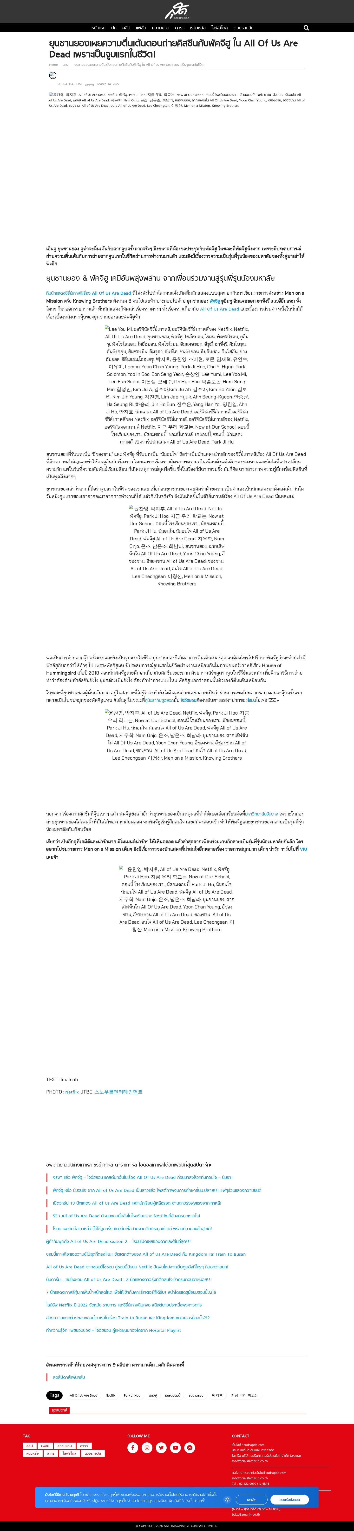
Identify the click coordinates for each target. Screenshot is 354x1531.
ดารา (179, 28)
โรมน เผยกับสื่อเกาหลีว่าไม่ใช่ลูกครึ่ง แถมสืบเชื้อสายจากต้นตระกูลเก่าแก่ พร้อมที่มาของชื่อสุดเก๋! (132, 1229)
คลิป (126, 28)
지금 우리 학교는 (244, 1395)
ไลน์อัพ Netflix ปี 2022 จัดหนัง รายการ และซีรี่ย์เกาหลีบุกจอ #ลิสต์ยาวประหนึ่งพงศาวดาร (124, 1305)
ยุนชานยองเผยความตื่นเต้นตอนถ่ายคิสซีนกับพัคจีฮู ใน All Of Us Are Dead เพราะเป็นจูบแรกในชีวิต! (139, 64)
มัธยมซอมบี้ (172, 1395)
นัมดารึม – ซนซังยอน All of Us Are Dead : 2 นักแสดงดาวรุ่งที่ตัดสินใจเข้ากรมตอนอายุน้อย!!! (129, 1280)
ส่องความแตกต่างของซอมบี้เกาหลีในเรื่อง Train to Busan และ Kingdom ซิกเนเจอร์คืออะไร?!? (128, 1318)
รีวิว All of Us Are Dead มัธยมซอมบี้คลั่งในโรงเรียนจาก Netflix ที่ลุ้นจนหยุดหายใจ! (126, 1216)
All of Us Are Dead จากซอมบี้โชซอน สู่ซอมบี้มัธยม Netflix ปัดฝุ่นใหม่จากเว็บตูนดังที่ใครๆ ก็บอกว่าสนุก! (137, 1267)
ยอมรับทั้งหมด (290, 1499)
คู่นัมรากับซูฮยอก (159, 700)
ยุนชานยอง (196, 1395)
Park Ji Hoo (132, 1395)
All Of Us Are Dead (219, 309)
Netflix (72, 1092)
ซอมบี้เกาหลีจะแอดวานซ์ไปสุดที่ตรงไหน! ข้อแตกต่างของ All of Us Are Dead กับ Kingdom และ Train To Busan (146, 1254)
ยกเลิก (251, 1499)
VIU (303, 849)
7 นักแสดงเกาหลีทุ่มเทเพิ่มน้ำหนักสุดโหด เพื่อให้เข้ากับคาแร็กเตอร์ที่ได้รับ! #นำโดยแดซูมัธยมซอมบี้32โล (131, 1292)
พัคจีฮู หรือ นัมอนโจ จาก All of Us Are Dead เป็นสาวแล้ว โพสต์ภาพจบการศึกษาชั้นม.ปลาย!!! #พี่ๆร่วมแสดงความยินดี (157, 1190)
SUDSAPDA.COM (70, 84)
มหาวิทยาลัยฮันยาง (261, 814)
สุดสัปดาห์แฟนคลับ (69, 1377)
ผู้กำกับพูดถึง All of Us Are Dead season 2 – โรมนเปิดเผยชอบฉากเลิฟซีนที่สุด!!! (118, 1242)
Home (54, 64)
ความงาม (160, 28)
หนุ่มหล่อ (198, 28)
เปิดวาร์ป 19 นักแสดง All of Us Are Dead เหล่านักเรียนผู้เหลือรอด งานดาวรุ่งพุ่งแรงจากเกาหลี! (137, 1203)
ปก (114, 28)
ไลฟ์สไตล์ (219, 28)
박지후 (217, 1395)
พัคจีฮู (215, 301)
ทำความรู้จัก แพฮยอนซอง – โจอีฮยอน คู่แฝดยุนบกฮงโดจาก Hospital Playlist (113, 1330)
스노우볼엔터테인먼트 (118, 1092)
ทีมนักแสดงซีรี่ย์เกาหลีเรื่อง (88, 293)
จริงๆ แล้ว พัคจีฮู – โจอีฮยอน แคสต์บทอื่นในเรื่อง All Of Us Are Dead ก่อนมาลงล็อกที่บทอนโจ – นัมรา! (143, 1177)
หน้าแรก (98, 28)
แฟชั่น (141, 28)
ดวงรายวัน (244, 28)
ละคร (51, 1453)
